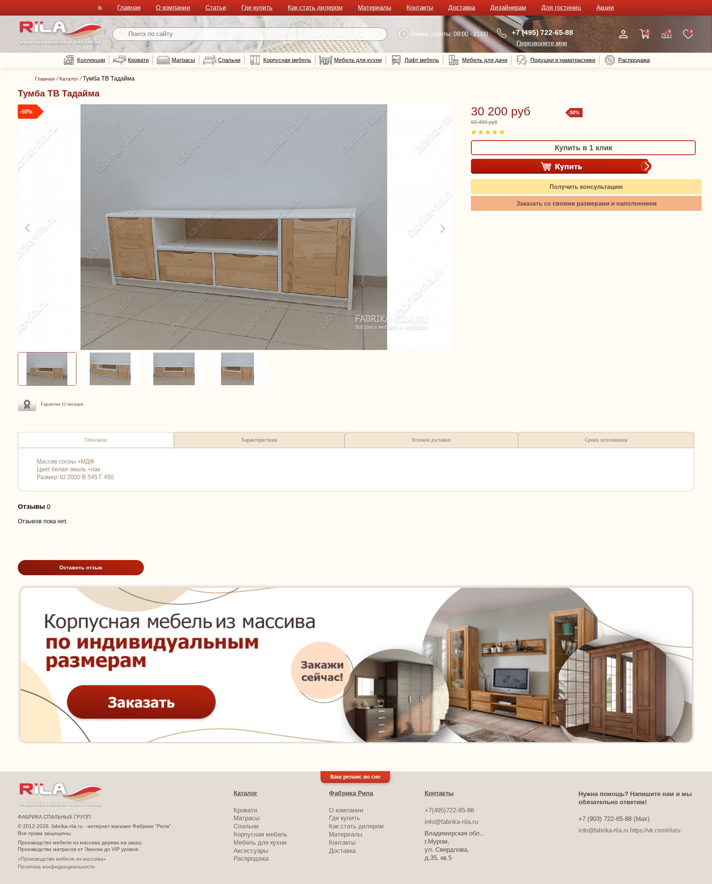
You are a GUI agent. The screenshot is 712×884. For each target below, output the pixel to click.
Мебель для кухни (358, 60)
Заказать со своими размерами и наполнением (586, 203)
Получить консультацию (586, 187)
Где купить (257, 7)
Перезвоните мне (542, 43)
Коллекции (91, 60)
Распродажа (634, 60)
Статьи (215, 7)
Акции (605, 7)
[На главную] (60, 43)
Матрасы (183, 60)
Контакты (419, 7)
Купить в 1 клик (583, 148)
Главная (129, 7)
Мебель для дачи (484, 60)
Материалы (374, 7)
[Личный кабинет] (623, 34)
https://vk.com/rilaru (655, 830)
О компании (173, 7)
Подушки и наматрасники (562, 60)
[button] (28, 228)
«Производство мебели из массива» (62, 859)
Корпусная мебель (287, 60)
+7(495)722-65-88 (449, 810)
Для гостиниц (561, 7)
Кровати (138, 60)
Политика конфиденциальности (56, 867)
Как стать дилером (315, 7)
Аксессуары (251, 850)
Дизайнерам (508, 7)
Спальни (229, 60)
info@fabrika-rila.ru (451, 821)
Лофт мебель (422, 60)
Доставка (461, 7)
